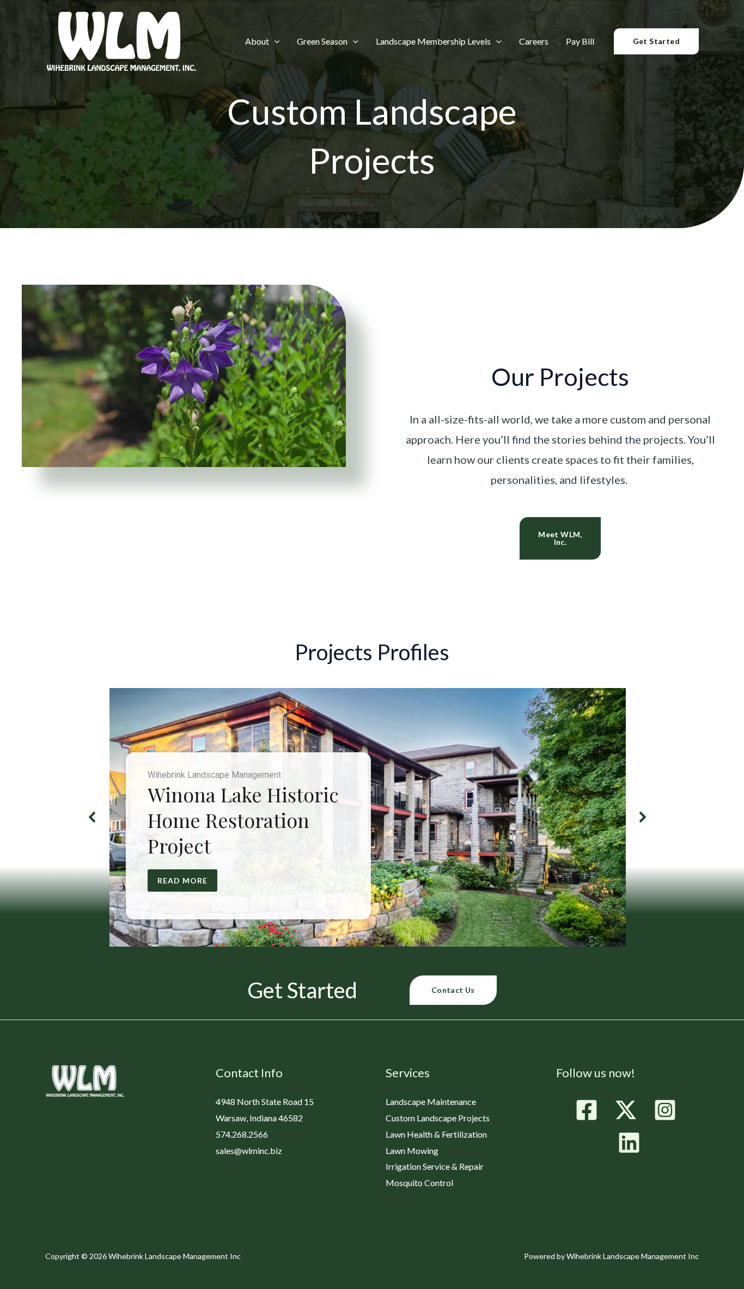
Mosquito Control (419, 1182)
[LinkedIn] (629, 1142)
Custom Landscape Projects (438, 1118)
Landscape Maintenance (431, 1101)
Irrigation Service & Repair (435, 1166)
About (257, 42)
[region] (367, 817)
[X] (625, 1110)
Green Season (322, 42)
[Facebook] (586, 1110)
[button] (274, 41)
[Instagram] (665, 1110)
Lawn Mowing (412, 1150)
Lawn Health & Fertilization (436, 1134)
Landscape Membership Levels (433, 42)
